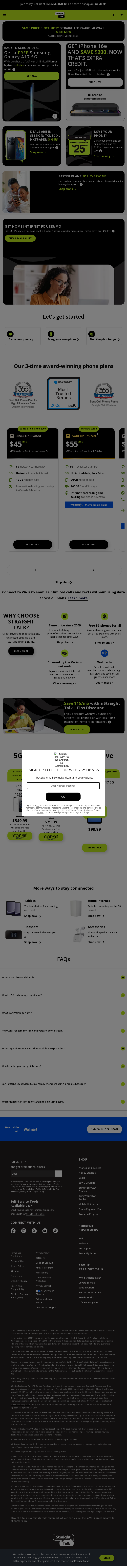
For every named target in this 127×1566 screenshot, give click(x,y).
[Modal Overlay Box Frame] (63, 783)
